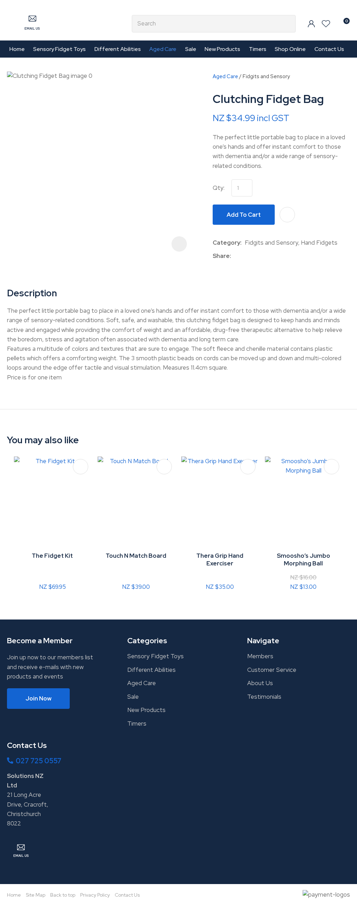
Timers (257, 49)
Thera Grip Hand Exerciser (219, 559)
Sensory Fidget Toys (59, 49)
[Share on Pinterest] (266, 256)
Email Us (32, 29)
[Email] (255, 256)
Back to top (62, 895)
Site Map (35, 895)
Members (260, 656)
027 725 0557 (38, 760)
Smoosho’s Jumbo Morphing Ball (303, 559)
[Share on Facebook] (235, 256)
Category (226, 242)
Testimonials (264, 696)
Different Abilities (117, 49)
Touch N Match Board (136, 555)
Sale (190, 49)
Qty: (219, 188)
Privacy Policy (95, 895)
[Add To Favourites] (287, 214)
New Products (222, 49)
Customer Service (271, 669)
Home (17, 49)
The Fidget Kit (52, 555)
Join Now (38, 698)
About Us (260, 683)
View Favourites (326, 23)
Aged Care (162, 49)
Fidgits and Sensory (266, 76)
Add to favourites (80, 466)
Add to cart (244, 214)
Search (287, 23)
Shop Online (290, 49)
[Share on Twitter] (245, 256)
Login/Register (311, 23)
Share (221, 256)
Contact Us (329, 49)
